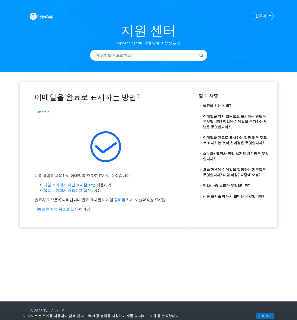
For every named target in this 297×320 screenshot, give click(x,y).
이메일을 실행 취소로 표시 (56, 209)
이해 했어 (265, 316)
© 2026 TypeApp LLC (47, 310)
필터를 (119, 200)
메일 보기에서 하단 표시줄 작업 (70, 185)
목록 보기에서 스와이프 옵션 (67, 190)
